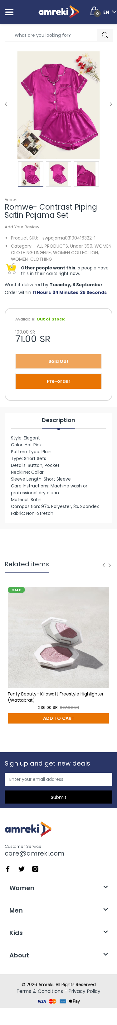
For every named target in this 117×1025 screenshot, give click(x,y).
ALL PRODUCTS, (53, 246)
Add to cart (58, 718)
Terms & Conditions (40, 991)
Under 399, (81, 246)
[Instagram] (35, 869)
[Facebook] (8, 869)
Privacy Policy (84, 991)
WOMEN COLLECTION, (76, 252)
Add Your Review (22, 227)
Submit (58, 797)
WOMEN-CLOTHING (31, 259)
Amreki (11, 199)
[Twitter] (21, 869)
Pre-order (59, 381)
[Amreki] (58, 12)
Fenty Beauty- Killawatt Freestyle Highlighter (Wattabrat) (56, 697)
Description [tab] (58, 420)
